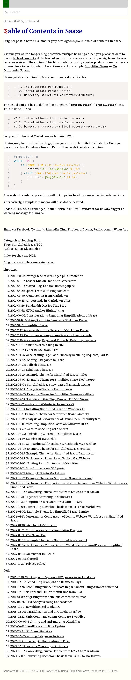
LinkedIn (52, 229)
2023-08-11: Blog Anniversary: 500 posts (37, 468)
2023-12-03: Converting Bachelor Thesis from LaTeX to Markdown (55, 506)
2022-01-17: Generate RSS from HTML (35, 350)
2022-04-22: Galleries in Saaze (30, 364)
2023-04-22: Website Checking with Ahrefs (39, 429)
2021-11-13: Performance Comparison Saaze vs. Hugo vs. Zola (51, 335)
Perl (37, 240)
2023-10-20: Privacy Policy (27, 563)
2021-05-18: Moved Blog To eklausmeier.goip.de (42, 286)
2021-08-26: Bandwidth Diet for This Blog (38, 305)
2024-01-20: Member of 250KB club (33, 525)
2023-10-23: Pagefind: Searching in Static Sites (41, 497)
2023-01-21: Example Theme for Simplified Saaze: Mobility (49, 414)
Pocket (87, 229)
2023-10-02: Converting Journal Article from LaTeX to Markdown (54, 492)
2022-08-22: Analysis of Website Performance (41, 389)
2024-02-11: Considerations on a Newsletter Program (46, 530)
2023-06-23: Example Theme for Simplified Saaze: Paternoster (52, 453)
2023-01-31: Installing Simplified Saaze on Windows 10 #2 (49, 424)
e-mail (108, 229)
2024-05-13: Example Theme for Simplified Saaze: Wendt (48, 540)
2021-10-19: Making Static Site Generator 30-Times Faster (49, 320)
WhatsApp (121, 229)
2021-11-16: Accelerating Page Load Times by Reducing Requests (53, 340)
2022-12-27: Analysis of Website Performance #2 (42, 404)
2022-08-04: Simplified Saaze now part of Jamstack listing (50, 384)
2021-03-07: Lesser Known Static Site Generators (43, 281)
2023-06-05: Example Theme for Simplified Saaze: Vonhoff (50, 448)
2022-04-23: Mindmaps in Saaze (31, 369)
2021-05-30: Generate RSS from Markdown (39, 295)
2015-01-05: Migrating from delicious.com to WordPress (48, 597)
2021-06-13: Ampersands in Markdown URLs (40, 300)
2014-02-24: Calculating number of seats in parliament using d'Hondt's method (64, 587)
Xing (63, 229)
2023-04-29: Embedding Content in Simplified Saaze (45, 433)
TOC (39, 244)
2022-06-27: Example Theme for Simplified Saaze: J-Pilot (48, 374)
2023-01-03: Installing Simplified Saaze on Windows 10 (47, 409)
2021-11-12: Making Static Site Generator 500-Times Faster (49, 330)
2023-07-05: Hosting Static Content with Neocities (44, 463)
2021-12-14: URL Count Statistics (31, 631)
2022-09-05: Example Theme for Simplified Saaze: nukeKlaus (52, 394)
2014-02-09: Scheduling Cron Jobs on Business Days (45, 582)
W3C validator (84, 209)
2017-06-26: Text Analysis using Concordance (41, 602)
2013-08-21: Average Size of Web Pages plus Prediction (46, 276)
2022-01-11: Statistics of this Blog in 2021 (37, 345)
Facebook (23, 229)
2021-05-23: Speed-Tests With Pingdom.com (39, 291)
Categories (11, 240)
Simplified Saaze (96, 66)
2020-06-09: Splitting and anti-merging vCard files (45, 621)
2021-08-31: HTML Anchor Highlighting (37, 310)
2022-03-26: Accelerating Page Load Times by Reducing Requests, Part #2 (59, 355)
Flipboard (74, 229)
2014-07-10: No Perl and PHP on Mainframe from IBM (46, 592)
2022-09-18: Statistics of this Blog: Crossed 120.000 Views (49, 399)
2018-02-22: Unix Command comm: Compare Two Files (47, 616)
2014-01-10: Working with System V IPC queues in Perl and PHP (52, 577)
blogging (26, 240)
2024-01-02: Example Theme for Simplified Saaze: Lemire (49, 511)
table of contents (24, 58)
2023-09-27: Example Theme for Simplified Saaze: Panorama (51, 478)
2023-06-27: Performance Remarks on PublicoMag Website (50, 458)
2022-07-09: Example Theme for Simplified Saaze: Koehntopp (52, 379)
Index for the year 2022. (20, 255)
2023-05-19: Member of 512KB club (33, 438)
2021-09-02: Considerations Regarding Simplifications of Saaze (53, 315)
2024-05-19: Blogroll (24, 558)
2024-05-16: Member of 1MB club (32, 554)
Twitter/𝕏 (38, 229)
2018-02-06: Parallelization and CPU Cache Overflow (46, 611)
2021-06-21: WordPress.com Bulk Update (37, 626)
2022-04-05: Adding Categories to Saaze (37, 360)
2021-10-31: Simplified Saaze (29, 325)
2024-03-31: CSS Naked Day (28, 535)
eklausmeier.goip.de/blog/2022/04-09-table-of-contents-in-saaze (77, 41)
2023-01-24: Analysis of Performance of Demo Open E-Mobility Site (55, 419)
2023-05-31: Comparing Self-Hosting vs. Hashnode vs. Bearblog (53, 443)
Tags (7, 244)
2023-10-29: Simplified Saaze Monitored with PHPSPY (46, 501)
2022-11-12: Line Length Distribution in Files (40, 641)
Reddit (97, 229)
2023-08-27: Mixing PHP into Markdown (37, 473)
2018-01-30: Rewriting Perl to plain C (35, 606)
